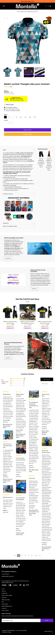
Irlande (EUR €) (48, 631)
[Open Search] (46, 6)
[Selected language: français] (51, 6)
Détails (4, 149)
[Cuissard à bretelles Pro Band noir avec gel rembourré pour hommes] (49, 154)
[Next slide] (51, 316)
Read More (8, 258)
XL (16, 117)
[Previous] (4, 18)
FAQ (3, 601)
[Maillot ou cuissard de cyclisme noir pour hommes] (10, 312)
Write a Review (47, 379)
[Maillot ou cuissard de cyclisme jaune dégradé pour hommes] (27, 312)
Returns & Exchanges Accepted (10, 226)
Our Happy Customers (8, 193)
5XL (35, 117)
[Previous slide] (3, 316)
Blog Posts (4, 597)
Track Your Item (5, 610)
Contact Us (4, 608)
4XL (30, 117)
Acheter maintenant (27, 134)
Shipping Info (6, 223)
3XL (25, 117)
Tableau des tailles (6, 599)
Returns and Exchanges (7, 595)
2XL (21, 117)
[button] (51, 6)
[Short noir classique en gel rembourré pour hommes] (41, 154)
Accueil (18, 11)
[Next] (7, 18)
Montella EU (12, 630)
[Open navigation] (8, 6)
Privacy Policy (5, 604)
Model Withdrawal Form (7, 606)
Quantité (6, 120)
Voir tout (27, 301)
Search (3, 588)
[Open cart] (48, 6)
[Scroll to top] (52, 632)
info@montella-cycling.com (8, 576)
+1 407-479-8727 (5, 574)
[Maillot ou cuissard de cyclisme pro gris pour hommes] (45, 312)
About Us (4, 591)
